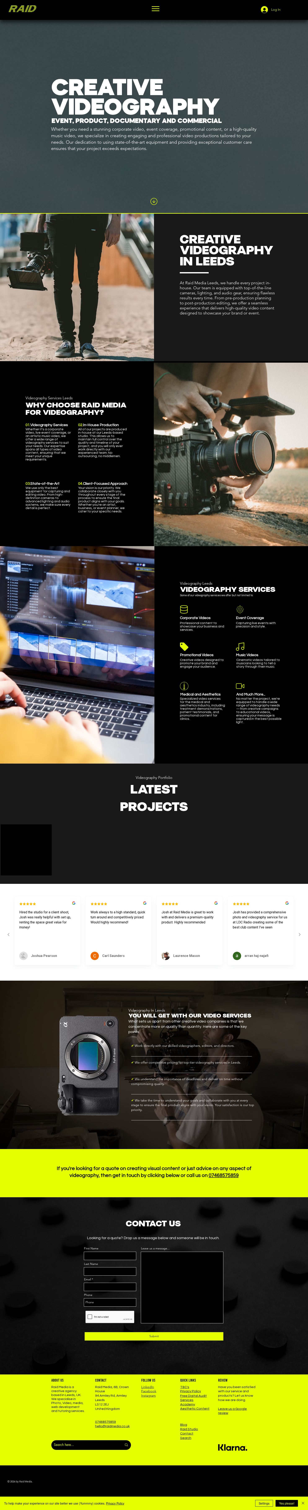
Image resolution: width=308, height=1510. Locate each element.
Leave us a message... (155, 1248)
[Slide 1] (154, 949)
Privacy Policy (115, 1503)
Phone (88, 1294)
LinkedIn (147, 1387)
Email (87, 1279)
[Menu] (155, 9)
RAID (21, 9)
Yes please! (286, 1503)
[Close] (302, 1503)
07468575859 (224, 1175)
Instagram (148, 1396)
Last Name (91, 1263)
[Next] (285, 921)
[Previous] (22, 921)
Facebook (148, 1391)
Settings (264, 1503)
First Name (91, 1248)
